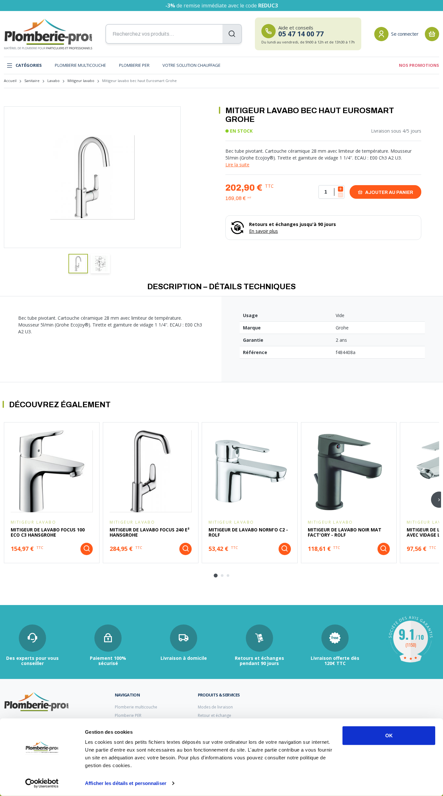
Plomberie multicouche (80, 65)
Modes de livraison (215, 707)
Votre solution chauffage (191, 65)
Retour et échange (214, 715)
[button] (78, 263)
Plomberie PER (134, 65)
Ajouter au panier (388, 192)
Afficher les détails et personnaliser (125, 783)
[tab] (216, 575)
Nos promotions (419, 65)
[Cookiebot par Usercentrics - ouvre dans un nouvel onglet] (42, 783)
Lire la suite (237, 164)
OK (389, 735)
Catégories (29, 65)
